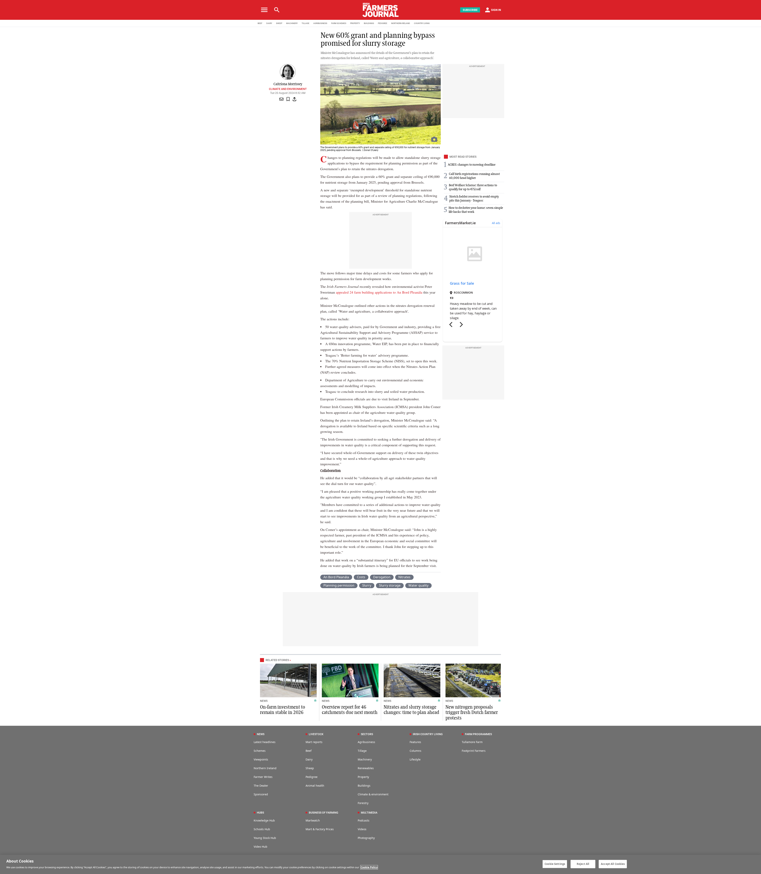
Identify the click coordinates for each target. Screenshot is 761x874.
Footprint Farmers (474, 751)
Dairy (309, 759)
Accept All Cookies (613, 864)
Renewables (366, 768)
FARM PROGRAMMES (478, 734)
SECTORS (367, 734)
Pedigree (311, 777)
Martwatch (313, 820)
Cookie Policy (369, 867)
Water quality (418, 585)
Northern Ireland (265, 768)
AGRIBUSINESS (320, 23)
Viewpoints (261, 759)
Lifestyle (415, 759)
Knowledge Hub (264, 820)
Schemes (260, 751)
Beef (309, 751)
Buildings (364, 785)
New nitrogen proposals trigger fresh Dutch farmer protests (472, 712)
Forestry (363, 803)
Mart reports (314, 742)
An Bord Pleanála (336, 577)
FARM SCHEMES (338, 23)
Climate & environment (373, 794)
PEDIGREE (382, 23)
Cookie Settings (555, 864)
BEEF (260, 23)
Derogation (381, 577)
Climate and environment (288, 89)
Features (415, 742)
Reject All (583, 864)
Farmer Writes (263, 777)
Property (363, 777)
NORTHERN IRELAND (400, 23)
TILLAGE (305, 23)
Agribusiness (366, 742)
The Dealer (261, 785)
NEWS (264, 700)
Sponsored (261, 794)
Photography (366, 838)
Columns (415, 751)
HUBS (260, 812)
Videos (362, 829)
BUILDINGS (369, 23)
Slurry (366, 585)
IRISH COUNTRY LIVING (428, 734)
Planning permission (338, 585)
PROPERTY (355, 23)
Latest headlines (264, 742)
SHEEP (279, 23)
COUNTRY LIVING (422, 23)
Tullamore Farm (472, 742)
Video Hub (260, 846)
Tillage (362, 751)
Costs (361, 577)
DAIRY (269, 23)
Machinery (365, 759)
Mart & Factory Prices (320, 829)
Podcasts (363, 820)
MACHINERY (292, 23)
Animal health (315, 785)
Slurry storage (390, 585)
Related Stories (277, 660)
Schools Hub (262, 829)
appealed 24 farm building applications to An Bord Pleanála (379, 292)
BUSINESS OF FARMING (323, 812)
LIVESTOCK (316, 734)
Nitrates (404, 577)
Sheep (310, 768)
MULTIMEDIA (369, 812)
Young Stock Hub (265, 838)
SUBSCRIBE (470, 9)
